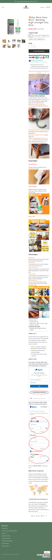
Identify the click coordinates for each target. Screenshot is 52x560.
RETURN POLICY (5, 543)
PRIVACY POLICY (5, 546)
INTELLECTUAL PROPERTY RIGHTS (9, 530)
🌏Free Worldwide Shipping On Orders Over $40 (26, 1)
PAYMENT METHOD (6, 536)
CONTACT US (5, 528)
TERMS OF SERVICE (6, 538)
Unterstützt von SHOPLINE (14, 554)
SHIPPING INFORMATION (7, 540)
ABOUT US (4, 533)
